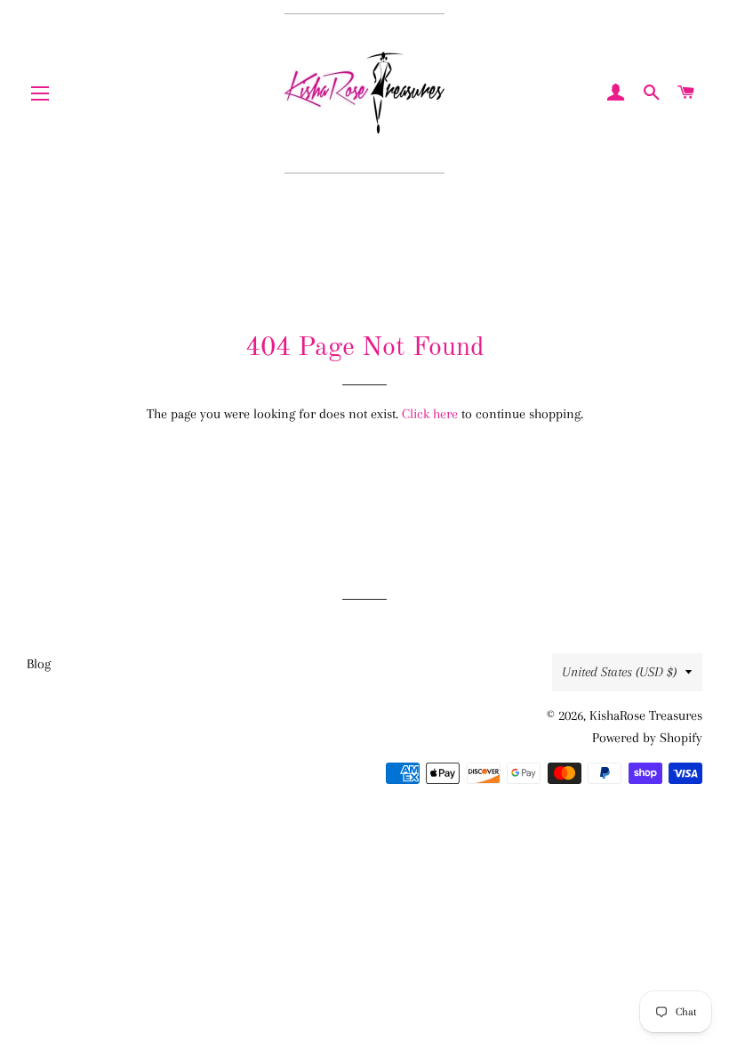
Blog (39, 664)
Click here (430, 414)
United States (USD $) (619, 672)
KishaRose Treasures (645, 715)
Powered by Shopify (647, 738)
